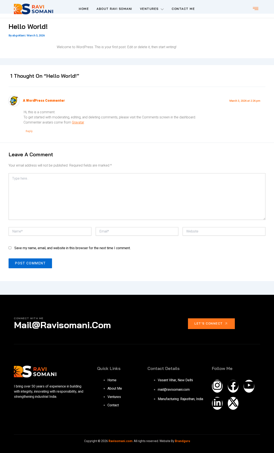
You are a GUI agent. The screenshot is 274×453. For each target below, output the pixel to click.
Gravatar (78, 122)
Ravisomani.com (121, 441)
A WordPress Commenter (44, 100)
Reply (29, 131)
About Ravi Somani (114, 9)
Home (84, 9)
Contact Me (183, 9)
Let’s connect (208, 323)
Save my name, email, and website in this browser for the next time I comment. (72, 248)
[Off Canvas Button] (255, 9)
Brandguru (182, 441)
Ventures (149, 9)
